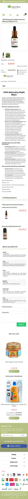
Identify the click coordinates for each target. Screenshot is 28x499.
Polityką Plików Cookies (10, 494)
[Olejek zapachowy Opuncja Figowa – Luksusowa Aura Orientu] (8, 215)
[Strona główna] (14, 8)
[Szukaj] (10, 14)
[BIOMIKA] (8, 76)
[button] (3, 15)
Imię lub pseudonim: (7, 306)
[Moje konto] (17, 15)
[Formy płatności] (14, 480)
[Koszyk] (24, 14)
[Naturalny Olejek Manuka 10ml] (8, 233)
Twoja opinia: (5, 312)
